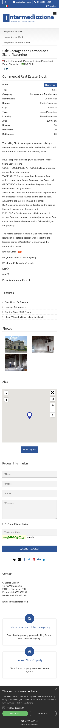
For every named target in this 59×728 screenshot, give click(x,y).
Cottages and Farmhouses (43, 94)
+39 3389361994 (43, 2)
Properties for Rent (13, 37)
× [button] (56, 689)
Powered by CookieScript (29, 725)
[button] (4, 708)
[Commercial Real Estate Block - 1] (16, 344)
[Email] (20, 559)
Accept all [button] (15, 713)
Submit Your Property (29, 660)
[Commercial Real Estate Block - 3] (16, 362)
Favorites (52, 6)
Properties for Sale (13, 31)
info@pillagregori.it (23, 2)
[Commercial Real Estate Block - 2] (43, 344)
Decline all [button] (43, 713)
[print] (15, 559)
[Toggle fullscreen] (52, 392)
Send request (29, 449)
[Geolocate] (52, 399)
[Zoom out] (52, 410)
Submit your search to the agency (29, 627)
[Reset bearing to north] (52, 414)
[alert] (29, 707)
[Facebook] (9, 2)
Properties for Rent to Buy (17, 42)
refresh (30, 537)
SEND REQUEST (30, 548)
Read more (28, 703)
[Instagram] (5, 2)
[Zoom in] (52, 405)
